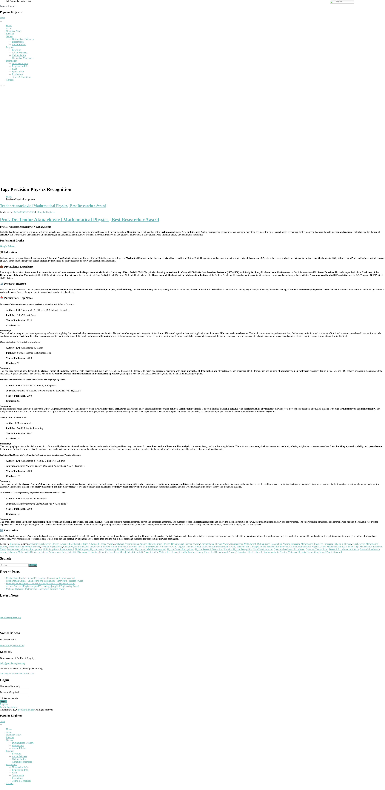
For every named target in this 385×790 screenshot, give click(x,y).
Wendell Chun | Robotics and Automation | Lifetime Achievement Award (40, 583)
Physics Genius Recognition (180, 549)
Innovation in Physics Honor (103, 546)
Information (11, 60)
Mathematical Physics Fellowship (343, 546)
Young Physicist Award (330, 552)
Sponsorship (18, 71)
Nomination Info (20, 63)
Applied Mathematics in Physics (154, 544)
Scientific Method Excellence (163, 552)
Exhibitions (17, 74)
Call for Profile (19, 55)
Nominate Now (13, 31)
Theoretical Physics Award (249, 552)
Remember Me (11, 698)
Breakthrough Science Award (185, 544)
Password (9, 692)
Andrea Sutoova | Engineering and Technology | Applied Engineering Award (42, 586)
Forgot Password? (8, 707)
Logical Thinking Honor (189, 546)
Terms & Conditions (21, 77)
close (2, 17)
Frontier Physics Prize (51, 546)
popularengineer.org (10, 613)
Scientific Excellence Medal (112, 552)
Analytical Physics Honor (126, 544)
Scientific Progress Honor (191, 552)
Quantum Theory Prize (316, 549)
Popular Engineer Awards (12, 645)
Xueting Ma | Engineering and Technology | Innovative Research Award (40, 578)
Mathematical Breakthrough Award (218, 546)
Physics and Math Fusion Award (150, 549)
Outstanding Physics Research (119, 549)
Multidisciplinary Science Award (58, 549)
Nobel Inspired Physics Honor (89, 549)
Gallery (9, 36)
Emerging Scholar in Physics (337, 544)
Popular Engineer (8, 6)
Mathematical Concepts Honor (251, 546)
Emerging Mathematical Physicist (307, 544)
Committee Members (22, 58)
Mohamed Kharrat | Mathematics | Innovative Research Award (35, 589)
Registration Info (20, 66)
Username (10, 686)
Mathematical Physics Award (312, 546)
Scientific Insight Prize (137, 552)
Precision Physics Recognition (237, 549)
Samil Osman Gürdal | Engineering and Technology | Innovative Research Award (44, 581)
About (9, 28)
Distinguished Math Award (243, 544)
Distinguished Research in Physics (273, 544)
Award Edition (19, 44)
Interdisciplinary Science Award (161, 546)
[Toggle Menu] (1, 21)
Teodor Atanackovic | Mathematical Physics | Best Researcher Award (53, 206)
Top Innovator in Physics (275, 552)
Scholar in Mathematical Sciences (24, 552)
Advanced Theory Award (101, 544)
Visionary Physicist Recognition (303, 552)
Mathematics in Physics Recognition (24, 549)
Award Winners (19, 52)
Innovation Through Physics (131, 546)
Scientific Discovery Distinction (83, 552)
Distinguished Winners (23, 39)
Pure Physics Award (263, 549)
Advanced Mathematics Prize (74, 544)
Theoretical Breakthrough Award (219, 552)
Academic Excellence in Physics (43, 544)
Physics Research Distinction (208, 549)
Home (9, 25)
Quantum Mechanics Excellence (289, 549)
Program (10, 47)
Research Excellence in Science (344, 549)
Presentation (18, 42)
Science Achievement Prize (54, 552)
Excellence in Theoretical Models (24, 546)
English (338, 2)
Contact (9, 79)
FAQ (14, 69)
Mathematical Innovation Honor (282, 546)
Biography (15, 544)
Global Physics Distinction (76, 546)
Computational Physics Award (214, 544)
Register (10, 33)
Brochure (16, 50)
